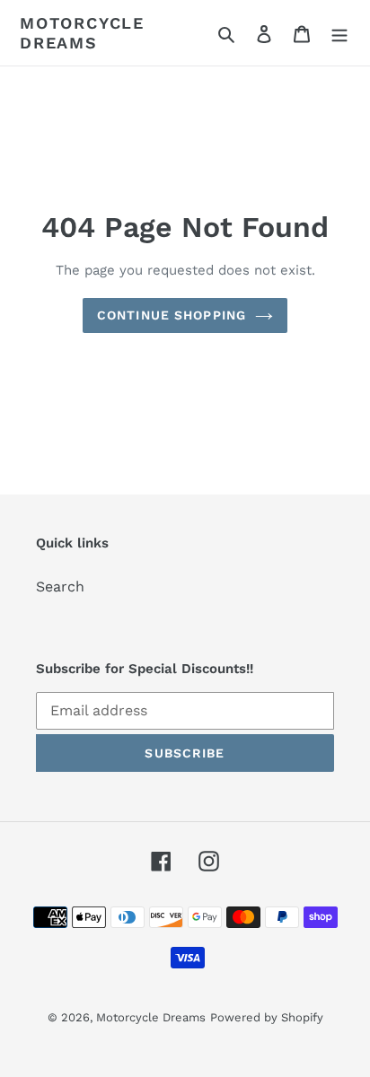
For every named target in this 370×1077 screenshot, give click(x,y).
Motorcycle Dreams (82, 32)
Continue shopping (171, 315)
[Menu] (339, 33)
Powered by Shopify (266, 1017)
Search (60, 586)
